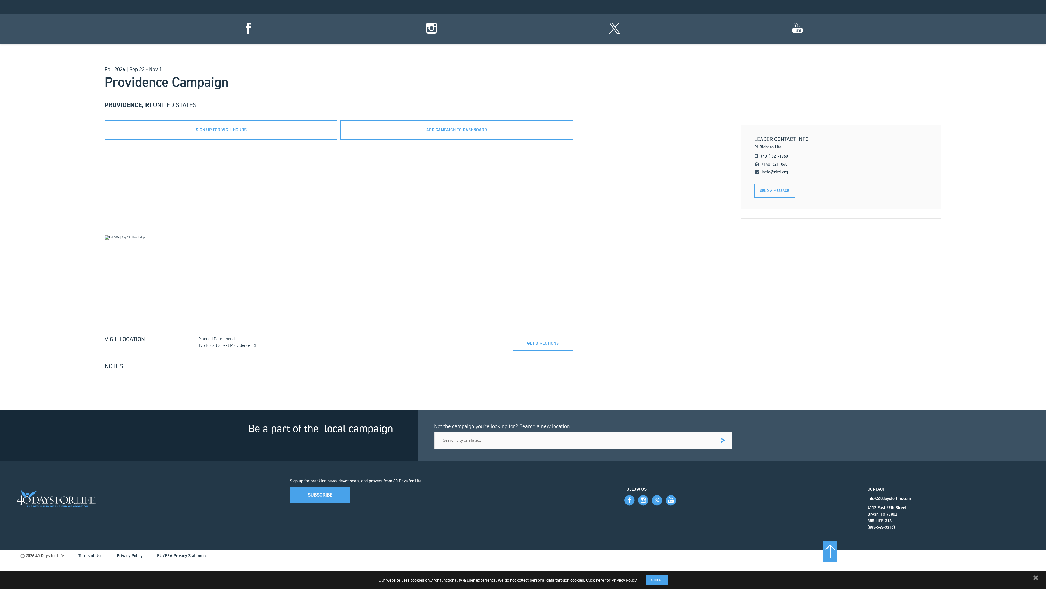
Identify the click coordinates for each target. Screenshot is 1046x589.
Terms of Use (90, 555)
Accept (656, 580)
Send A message (774, 190)
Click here (595, 580)
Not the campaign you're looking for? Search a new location (502, 426)
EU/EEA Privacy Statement (182, 555)
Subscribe (320, 495)
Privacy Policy (130, 555)
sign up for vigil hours (221, 130)
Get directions (543, 343)
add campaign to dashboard (456, 130)
